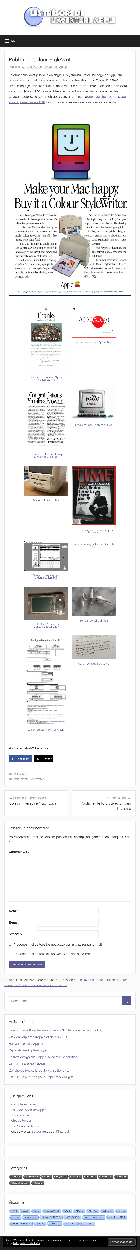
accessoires (52, 1211)
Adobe (79, 1211)
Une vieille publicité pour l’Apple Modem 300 (41, 1077)
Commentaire (20, 851)
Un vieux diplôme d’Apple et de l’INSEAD (38, 1037)
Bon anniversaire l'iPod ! (94, 620)
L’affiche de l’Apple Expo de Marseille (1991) (39, 1070)
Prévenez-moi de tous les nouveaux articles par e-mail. (53, 954)
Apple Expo (117, 1217)
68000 (25, 1211)
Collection (90, 1176)
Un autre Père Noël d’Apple (28, 1063)
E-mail (14, 922)
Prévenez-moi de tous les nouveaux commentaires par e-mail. (58, 944)
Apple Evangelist (94, 1217)
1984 (14, 1211)
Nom (13, 911)
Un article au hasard (23, 1104)
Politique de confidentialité (26, 1243)
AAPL (36, 1211)
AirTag (121, 1211)
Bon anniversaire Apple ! (26, 1044)
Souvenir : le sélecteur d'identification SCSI (46, 576)
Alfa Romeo (31, 1217)
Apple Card (73, 1217)
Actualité (16, 1176)
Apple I (40, 1224)
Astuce (47, 1176)
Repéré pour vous (20, 1183)
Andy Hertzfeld (52, 1217)
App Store (88, 1224)
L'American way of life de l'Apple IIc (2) (94, 545)
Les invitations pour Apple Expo (93, 342)
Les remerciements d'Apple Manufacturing (46, 378)
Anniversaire (32, 1176)
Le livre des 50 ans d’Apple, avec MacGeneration (43, 1057)
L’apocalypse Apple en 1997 (28, 1050)
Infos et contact (20, 1115)
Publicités (20, 774)
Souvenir (38, 1183)
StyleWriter (37, 779)
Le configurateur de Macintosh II (46, 729)
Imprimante (21, 779)
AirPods (93, 1211)
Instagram (39, 1131)
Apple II (55, 1223)
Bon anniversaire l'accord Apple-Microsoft (93, 531)
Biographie (61, 1176)
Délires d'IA (106, 1176)
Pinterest (62, 1131)
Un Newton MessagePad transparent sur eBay (46, 625)
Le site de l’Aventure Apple (28, 1110)
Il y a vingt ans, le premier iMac (93, 424)
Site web (15, 934)
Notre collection (20, 1120)
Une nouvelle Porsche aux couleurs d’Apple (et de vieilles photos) (55, 1030)
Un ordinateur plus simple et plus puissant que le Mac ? (46, 455)
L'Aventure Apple (56, 66)
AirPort (107, 1211)
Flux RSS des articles (24, 1126)
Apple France (21, 1223)
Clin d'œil (76, 1176)
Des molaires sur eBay (46, 500)
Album (15, 1217)
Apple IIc (71, 1223)
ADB (67, 1211)
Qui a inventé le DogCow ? (93, 663)
